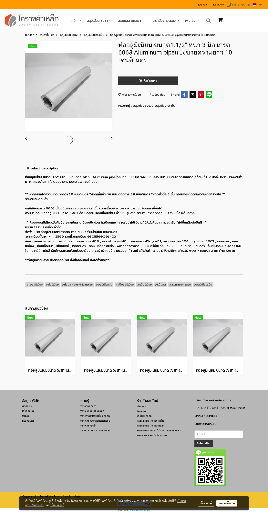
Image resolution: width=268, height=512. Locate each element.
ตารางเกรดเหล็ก (87, 425)
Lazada (141, 411)
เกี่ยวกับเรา (28, 411)
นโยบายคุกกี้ (57, 505)
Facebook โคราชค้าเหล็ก (150, 421)
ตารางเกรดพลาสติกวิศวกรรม (94, 421)
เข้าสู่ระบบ (202, 4)
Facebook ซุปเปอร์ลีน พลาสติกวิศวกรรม (159, 430)
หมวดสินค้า (28, 421)
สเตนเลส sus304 (130, 20)
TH (258, 5)
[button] (208, 20)
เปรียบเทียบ (158, 95)
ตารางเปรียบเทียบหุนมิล (91, 411)
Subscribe (204, 443)
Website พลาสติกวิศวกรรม (152, 435)
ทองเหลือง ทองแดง (163, 20)
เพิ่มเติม (190, 20)
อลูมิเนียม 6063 (98, 20)
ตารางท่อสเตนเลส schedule (94, 430)
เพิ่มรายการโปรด (131, 95)
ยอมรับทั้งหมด (227, 503)
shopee (141, 406)
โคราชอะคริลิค (144, 416)
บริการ (25, 416)
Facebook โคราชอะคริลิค (150, 425)
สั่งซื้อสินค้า (149, 81)
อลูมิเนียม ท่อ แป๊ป (165, 106)
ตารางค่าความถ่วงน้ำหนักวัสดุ (94, 416)
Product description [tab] (43, 168)
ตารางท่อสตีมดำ (87, 406)
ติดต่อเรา (27, 406)
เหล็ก (74, 20)
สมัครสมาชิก (218, 4)
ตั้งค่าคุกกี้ (206, 503)
